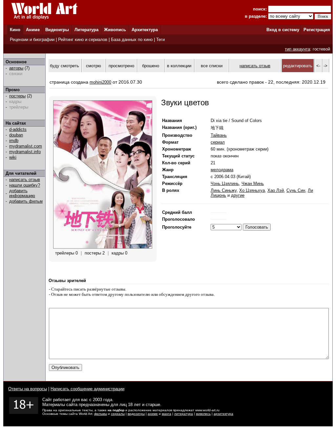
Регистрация (317, 29)
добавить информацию (22, 193)
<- (318, 65)
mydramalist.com (25, 146)
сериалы (118, 414)
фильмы (100, 414)
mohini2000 (100, 82)
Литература (86, 29)
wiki (12, 157)
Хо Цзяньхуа (252, 190)
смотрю (93, 65)
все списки (211, 65)
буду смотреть (64, 65)
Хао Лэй (275, 190)
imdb (13, 140)
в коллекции (179, 65)
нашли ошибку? (24, 185)
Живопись (115, 29)
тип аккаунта (297, 49)
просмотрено (121, 65)
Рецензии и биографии (32, 39)
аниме (153, 414)
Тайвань (219, 135)
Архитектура (145, 29)
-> (325, 65)
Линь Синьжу (224, 190)
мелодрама (222, 169)
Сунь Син (295, 190)
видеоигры (136, 414)
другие (237, 195)
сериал (218, 142)
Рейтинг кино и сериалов (82, 39)
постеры (17, 95)
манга (166, 414)
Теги (160, 39)
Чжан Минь (253, 183)
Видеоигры (57, 29)
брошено (150, 65)
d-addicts (18, 129)
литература (183, 414)
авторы (16, 68)
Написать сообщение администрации (87, 388)
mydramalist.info (25, 151)
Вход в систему (282, 29)
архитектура (223, 414)
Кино (15, 29)
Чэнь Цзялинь (225, 183)
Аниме (33, 29)
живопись (203, 414)
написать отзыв (24, 179)
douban (16, 134)
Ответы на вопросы (27, 388)
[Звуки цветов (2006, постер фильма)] (102, 247)
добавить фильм (26, 201)
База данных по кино (132, 39)
